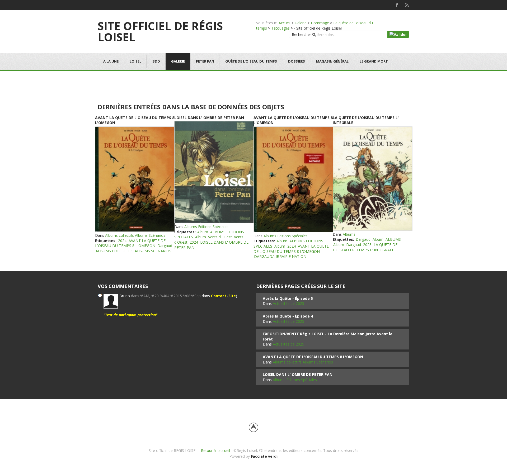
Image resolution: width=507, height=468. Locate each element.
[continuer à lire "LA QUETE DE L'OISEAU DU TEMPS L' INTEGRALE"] (372, 178)
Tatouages (280, 28)
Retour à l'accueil (215, 450)
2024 (122, 240)
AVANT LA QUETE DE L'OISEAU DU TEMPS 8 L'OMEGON (130, 243)
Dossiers (296, 61)
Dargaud (164, 245)
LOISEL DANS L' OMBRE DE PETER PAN (209, 117)
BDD (156, 61)
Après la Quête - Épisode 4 (288, 316)
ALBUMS (393, 239)
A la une (111, 61)
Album (202, 231)
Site (232, 295)
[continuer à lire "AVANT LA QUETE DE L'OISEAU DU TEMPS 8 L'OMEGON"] (134, 179)
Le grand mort (374, 61)
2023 (367, 244)
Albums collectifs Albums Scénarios (135, 235)
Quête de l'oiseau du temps (251, 61)
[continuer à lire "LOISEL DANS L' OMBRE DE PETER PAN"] (213, 172)
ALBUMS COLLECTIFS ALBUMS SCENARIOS (133, 250)
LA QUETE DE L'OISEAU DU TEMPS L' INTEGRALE (365, 247)
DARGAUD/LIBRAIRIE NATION (280, 256)
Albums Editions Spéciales (206, 226)
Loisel (135, 61)
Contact (218, 295)
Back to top (253, 427)
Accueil (284, 22)
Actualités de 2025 (288, 303)
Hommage (320, 22)
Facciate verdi (264, 456)
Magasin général (332, 61)
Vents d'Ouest (220, 236)
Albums (349, 234)
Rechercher (301, 34)
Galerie (301, 22)
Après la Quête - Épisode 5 (288, 298)
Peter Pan (205, 61)
